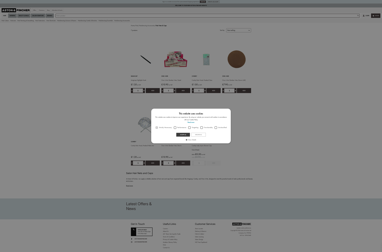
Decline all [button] (198, 134)
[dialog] (191, 126)
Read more (191, 122)
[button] (191, 140)
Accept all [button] (183, 134)
